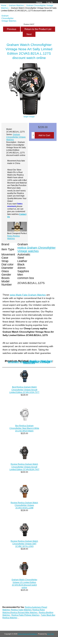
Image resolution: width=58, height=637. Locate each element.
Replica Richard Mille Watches (24, 612)
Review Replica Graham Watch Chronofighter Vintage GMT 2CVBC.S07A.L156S (24, 543)
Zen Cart (50, 634)
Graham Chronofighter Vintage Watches (8, 18)
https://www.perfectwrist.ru (27, 634)
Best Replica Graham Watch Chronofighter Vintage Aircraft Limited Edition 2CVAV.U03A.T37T (24, 389)
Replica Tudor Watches (21, 610)
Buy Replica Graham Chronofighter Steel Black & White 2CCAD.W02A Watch (24, 428)
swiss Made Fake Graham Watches (28, 294)
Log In (49, 2)
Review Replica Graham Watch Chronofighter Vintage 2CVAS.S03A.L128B (24, 505)
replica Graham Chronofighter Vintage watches (36, 249)
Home (39, 2)
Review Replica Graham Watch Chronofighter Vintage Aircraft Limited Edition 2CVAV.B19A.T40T (24, 466)
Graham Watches (16, 5)
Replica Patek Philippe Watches (25, 615)
